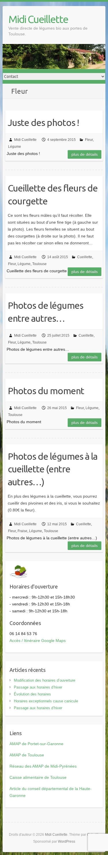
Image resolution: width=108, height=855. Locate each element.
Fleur (89, 140)
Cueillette (84, 257)
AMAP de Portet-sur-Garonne (36, 743)
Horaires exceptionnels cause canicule (46, 701)
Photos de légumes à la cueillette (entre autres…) (52, 469)
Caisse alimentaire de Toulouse (38, 777)
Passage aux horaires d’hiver (38, 687)
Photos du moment (46, 391)
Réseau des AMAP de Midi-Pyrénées (43, 766)
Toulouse (39, 264)
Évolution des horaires (32, 694)
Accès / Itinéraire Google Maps (38, 640)
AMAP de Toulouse (27, 755)
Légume (14, 147)
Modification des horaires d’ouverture (44, 680)
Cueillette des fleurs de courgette (53, 194)
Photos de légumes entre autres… (45, 311)
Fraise (22, 531)
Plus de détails (84, 154)
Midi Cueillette (38, 19)
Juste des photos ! (43, 122)
